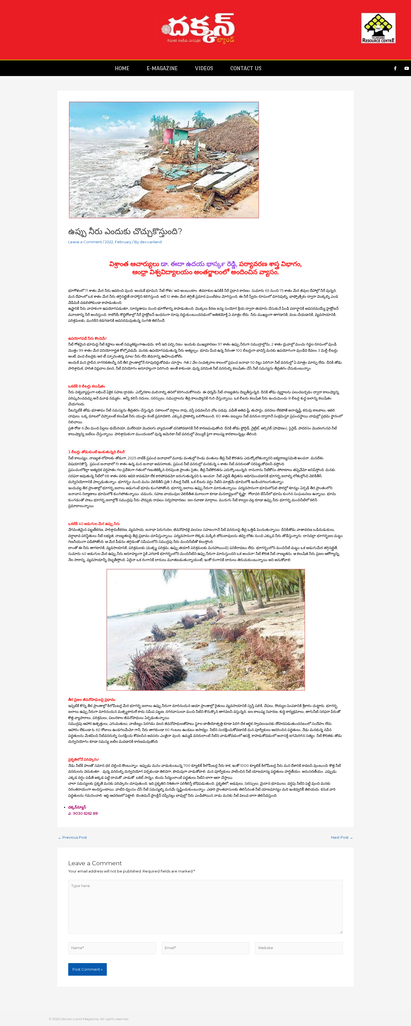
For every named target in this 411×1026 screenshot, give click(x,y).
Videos (204, 68)
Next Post (342, 837)
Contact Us (245, 68)
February (123, 242)
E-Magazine (162, 68)
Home (122, 68)
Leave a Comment (85, 242)
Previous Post (72, 837)
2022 (109, 242)
